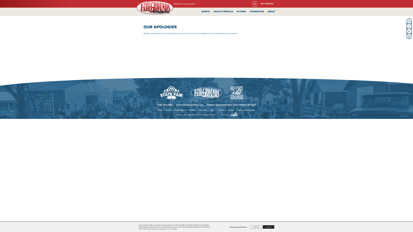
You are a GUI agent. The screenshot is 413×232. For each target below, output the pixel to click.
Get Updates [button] (267, 3)
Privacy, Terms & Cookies (246, 110)
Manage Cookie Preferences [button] (238, 227)
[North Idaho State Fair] (155, 8)
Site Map (231, 110)
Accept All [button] (268, 227)
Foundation (257, 11)
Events (206, 11)
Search (254, 4)
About (271, 11)
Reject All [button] (256, 227)
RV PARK (241, 11)
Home (160, 110)
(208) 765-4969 (164, 104)
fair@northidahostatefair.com (189, 104)
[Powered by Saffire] (234, 114)
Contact (221, 110)
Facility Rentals (223, 11)
